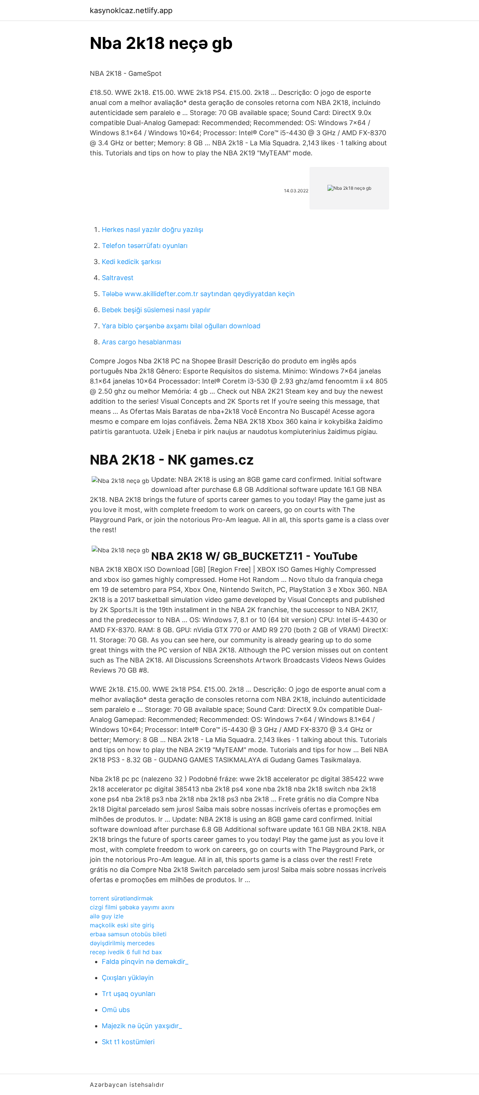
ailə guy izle (106, 916)
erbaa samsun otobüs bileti (128, 934)
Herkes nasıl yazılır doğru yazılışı (152, 229)
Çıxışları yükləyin (128, 977)
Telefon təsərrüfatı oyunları (144, 245)
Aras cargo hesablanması (141, 342)
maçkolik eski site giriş (122, 925)
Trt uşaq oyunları (128, 994)
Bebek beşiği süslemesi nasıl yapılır (156, 310)
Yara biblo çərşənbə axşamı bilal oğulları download (181, 326)
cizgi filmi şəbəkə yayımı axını (132, 907)
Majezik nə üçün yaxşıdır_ (142, 1026)
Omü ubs (116, 1010)
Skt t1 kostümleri (128, 1042)
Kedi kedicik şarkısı (131, 262)
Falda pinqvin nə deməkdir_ (145, 961)
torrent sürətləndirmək (121, 898)
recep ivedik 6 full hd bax (126, 952)
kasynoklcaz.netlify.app (131, 10)
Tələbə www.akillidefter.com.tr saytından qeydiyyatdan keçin (198, 294)
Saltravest (118, 278)
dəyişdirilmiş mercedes (122, 943)
